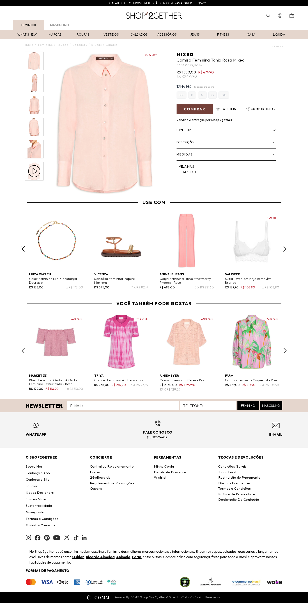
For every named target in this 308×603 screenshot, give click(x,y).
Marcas (55, 34)
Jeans (195, 34)
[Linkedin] (84, 538)
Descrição (185, 142)
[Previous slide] (23, 249)
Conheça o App (38, 473)
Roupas (83, 34)
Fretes (95, 472)
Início (29, 44)
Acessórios (167, 34)
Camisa (112, 44)
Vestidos (111, 34)
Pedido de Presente (170, 472)
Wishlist (160, 477)
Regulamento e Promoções (112, 483)
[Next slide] (285, 249)
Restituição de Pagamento (239, 477)
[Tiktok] (76, 538)
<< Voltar (277, 46)
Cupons (96, 488)
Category (79, 44)
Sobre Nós (34, 466)
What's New (27, 34)
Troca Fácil (227, 472)
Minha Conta (164, 466)
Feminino (28, 25)
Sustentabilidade (39, 505)
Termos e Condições (42, 518)
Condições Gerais (232, 466)
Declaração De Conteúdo (238, 499)
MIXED (185, 54)
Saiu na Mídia (36, 499)
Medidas (185, 154)
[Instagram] (28, 537)
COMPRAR (194, 109)
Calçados (139, 34)
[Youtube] (56, 537)
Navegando (35, 512)
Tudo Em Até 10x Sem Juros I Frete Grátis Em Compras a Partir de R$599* (154, 3)
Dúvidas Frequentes (234, 483)
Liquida (279, 34)
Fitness (223, 34)
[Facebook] (37, 538)
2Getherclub (100, 477)
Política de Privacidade (236, 494)
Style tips (185, 130)
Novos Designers (40, 492)
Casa (251, 34)
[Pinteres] (47, 538)
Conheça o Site (38, 479)
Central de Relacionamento (112, 466)
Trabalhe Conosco (40, 525)
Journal (32, 486)
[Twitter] (66, 537)
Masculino (59, 25)
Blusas (96, 44)
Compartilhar (263, 109)
